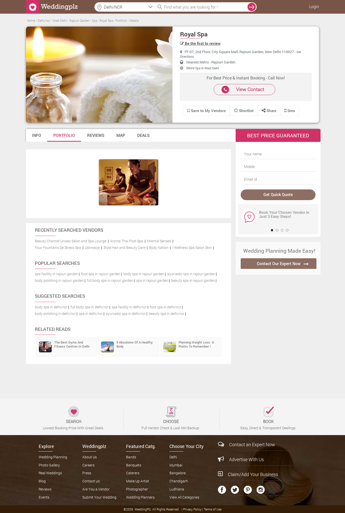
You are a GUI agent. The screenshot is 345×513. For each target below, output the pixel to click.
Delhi (173, 457)
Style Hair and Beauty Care (124, 247)
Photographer (137, 489)
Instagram (261, 490)
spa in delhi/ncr (91, 313)
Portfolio (64, 135)
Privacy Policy (192, 509)
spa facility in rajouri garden (56, 273)
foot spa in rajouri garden (100, 273)
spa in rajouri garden (152, 280)
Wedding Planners (140, 497)
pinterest (248, 490)
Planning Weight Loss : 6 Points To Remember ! (196, 344)
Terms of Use (212, 509)
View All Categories (184, 497)
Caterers (132, 473)
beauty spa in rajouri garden (193, 280)
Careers (88, 465)
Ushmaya (92, 247)
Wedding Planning (53, 457)
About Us (89, 457)
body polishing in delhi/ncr (55, 313)
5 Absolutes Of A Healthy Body (134, 344)
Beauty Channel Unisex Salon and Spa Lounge (70, 241)
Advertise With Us (246, 459)
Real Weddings (50, 473)
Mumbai (175, 465)
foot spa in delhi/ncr (165, 307)
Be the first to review (202, 43)
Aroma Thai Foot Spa (126, 241)
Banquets (133, 465)
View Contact (250, 89)
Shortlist (246, 110)
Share (270, 110)
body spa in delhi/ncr (51, 307)
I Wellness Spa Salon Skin (192, 247)
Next (245, 216)
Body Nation (158, 247)
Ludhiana (176, 489)
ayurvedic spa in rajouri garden (191, 273)
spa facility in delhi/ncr (129, 307)
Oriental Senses (159, 241)
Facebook (222, 490)
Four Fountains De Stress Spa (58, 247)
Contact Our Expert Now (279, 263)
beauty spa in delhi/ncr (166, 313)
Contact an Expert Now (252, 444)
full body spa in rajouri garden (110, 280)
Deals (143, 135)
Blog (42, 481)
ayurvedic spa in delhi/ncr (126, 313)
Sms (290, 110)
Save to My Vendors (208, 110)
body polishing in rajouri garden (59, 280)
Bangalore (177, 473)
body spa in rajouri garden (144, 273)
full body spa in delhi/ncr (89, 307)
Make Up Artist (137, 481)
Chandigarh (178, 481)
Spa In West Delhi (207, 68)
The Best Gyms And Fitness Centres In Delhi (71, 344)
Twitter (235, 490)
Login (314, 6)
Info (36, 135)
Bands (131, 457)
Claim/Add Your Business (253, 474)
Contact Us (91, 481)
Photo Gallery (49, 465)
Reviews (95, 135)
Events (44, 497)
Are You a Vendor (96, 489)
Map (120, 135)
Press (86, 473)
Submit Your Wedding (99, 497)
